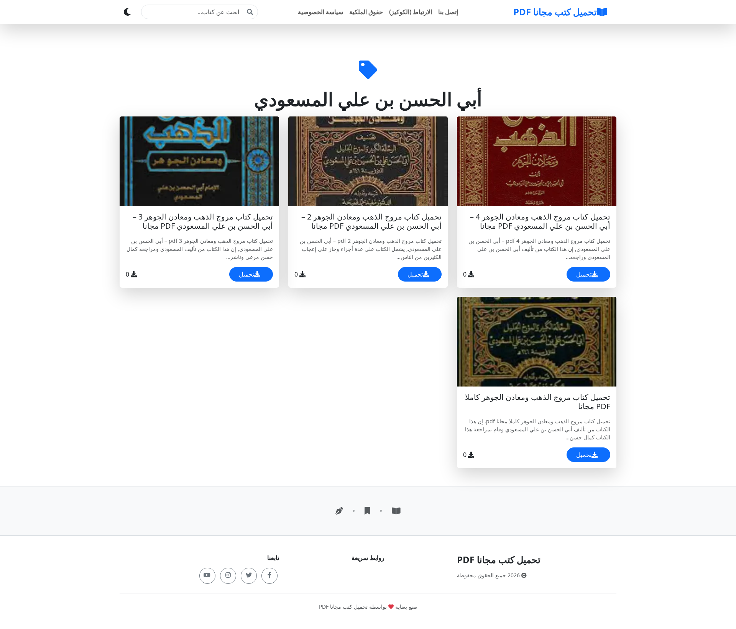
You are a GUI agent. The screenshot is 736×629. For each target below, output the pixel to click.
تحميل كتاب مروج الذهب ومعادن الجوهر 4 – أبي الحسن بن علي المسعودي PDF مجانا (540, 221)
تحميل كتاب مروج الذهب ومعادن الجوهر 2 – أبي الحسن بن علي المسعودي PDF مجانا (371, 221)
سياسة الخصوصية (320, 12)
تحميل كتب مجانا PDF (555, 11)
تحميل (583, 274)
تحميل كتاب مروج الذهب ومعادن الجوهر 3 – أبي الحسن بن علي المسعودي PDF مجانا (203, 221)
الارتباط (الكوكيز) (410, 12)
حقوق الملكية (366, 12)
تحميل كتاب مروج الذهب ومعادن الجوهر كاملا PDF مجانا (537, 401)
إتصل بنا (448, 12)
